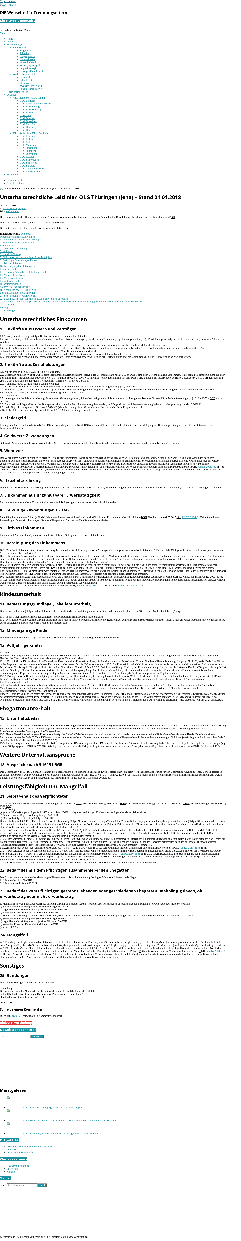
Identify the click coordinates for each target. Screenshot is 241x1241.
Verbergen (26, 233)
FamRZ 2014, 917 (127, 585)
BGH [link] (172, 217)
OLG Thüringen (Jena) (15, 208)
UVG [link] (97, 410)
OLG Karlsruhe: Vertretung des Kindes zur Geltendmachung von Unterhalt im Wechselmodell (68, 1120)
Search (3, 1185)
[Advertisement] (98, 1061)
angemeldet (16, 1015)
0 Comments (12, 211)
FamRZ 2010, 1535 (190, 847)
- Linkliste (12, 1149)
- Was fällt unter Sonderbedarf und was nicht (30, 1146)
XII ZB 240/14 (189, 517)
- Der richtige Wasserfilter (20, 1152)
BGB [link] (212, 398)
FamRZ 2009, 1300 (86, 585)
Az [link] (179, 517)
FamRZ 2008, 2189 (216, 951)
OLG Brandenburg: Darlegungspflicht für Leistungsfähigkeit (51, 1107)
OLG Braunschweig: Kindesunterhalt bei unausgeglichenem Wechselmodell (59, 1133)
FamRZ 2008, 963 (207, 466)
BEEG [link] (75, 392)
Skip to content (8, 1)
